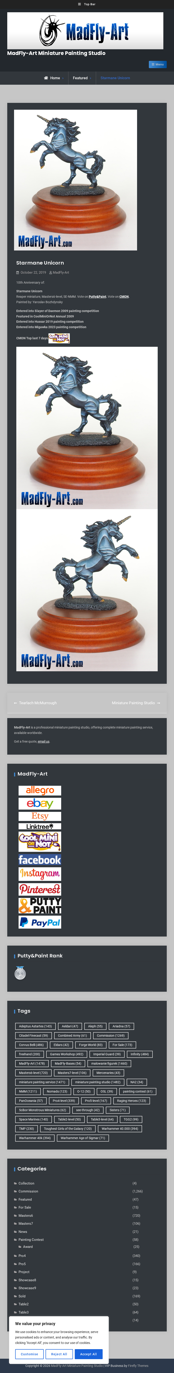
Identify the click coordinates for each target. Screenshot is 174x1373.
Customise (29, 1354)
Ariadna (121, 1026)
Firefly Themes (138, 1366)
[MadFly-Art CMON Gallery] (40, 841)
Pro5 (22, 1264)
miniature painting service (42, 1082)
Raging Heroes (131, 1101)
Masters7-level (72, 1073)
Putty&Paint (97, 296)
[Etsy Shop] (40, 816)
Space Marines (33, 1119)
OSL (107, 1091)
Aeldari (70, 1026)
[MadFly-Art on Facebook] (40, 859)
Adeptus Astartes (35, 1026)
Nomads (57, 1091)
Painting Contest (31, 1240)
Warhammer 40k (35, 1138)
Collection (26, 1183)
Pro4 (22, 1256)
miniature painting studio (98, 1082)
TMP (26, 1128)
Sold (22, 1296)
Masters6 (26, 1216)
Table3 (24, 1312)
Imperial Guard (107, 1054)
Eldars (61, 1045)
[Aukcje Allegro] (40, 790)
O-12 (84, 1091)
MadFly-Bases (68, 1063)
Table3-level (102, 1119)
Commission (111, 1035)
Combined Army (72, 1035)
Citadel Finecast (33, 1035)
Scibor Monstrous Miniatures (42, 1110)
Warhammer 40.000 (120, 1128)
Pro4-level (64, 1101)
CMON (124, 296)
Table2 (24, 1304)
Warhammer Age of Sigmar (83, 1138)
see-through (88, 1110)
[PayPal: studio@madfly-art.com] (40, 922)
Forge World (91, 1045)
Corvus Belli (31, 1045)
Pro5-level (96, 1101)
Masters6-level (33, 1073)
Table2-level (69, 1119)
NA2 (136, 1082)
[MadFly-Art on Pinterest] (40, 889)
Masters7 (26, 1224)
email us (43, 741)
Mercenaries (108, 1073)
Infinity (140, 1054)
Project (24, 1272)
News (23, 1232)
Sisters (118, 1110)
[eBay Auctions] (40, 803)
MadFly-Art (61, 272)
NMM (28, 1091)
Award (28, 1247)
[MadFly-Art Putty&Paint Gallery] (40, 905)
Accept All (88, 1354)
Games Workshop (66, 1054)
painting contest (137, 1091)
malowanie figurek (109, 1063)
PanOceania (31, 1101)
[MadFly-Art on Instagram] (40, 874)
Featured (80, 78)
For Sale (122, 1045)
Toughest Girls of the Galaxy (68, 1128)
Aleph (95, 1026)
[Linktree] (40, 826)
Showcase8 (27, 1280)
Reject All (59, 1354)
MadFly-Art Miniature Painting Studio (56, 53)
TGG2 (131, 1119)
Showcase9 (27, 1288)
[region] (59, 1340)
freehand (29, 1054)
